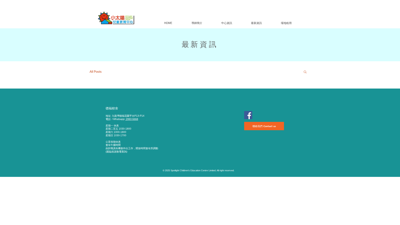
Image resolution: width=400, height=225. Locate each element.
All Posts (96, 71)
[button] (197, 23)
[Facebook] (248, 115)
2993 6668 (131, 119)
